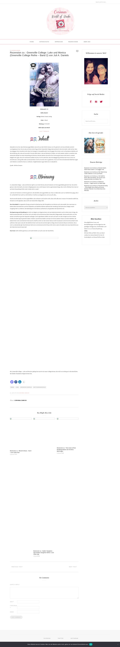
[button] (11, 381)
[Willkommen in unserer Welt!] (96, 84)
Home (32, 42)
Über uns (87, 42)
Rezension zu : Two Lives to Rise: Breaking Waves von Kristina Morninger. (66, 449)
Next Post (73, 567)
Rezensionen (73, 42)
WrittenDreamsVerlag (39, 387)
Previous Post (17, 567)
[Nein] (118, 644)
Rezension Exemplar (26, 387)
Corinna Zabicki (24, 393)
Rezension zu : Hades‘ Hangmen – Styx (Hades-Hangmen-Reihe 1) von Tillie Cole (43, 552)
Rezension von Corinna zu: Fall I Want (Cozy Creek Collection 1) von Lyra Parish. (95, 172)
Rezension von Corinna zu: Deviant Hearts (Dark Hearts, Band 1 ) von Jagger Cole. (95, 168)
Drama (12, 387)
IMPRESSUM (59, 42)
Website (12, 612)
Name (12, 601)
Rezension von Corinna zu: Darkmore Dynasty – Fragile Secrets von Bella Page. (94, 182)
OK (91, 644)
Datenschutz (44, 42)
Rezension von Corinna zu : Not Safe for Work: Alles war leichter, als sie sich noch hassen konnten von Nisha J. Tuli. (94, 177)
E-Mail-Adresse (13, 606)
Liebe (17, 387)
